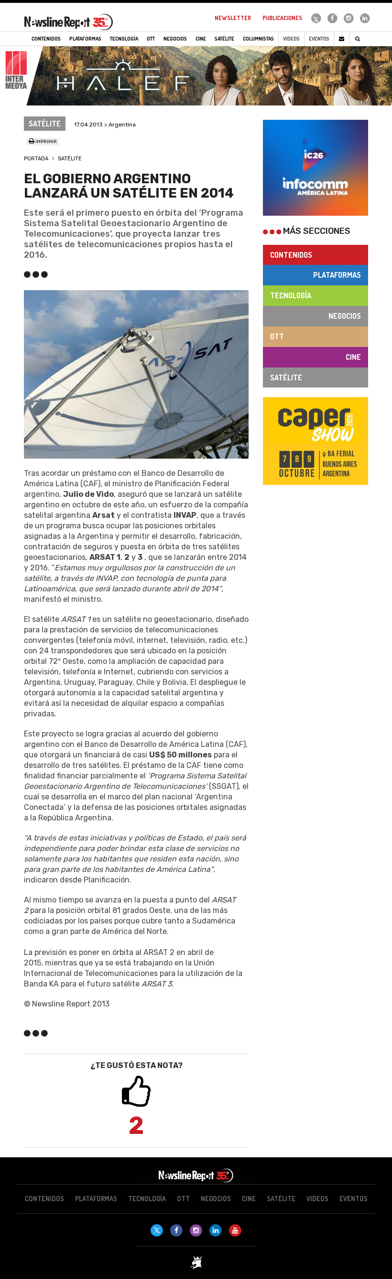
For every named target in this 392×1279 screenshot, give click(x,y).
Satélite (70, 159)
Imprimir (45, 142)
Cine (353, 357)
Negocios (344, 316)
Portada (36, 159)
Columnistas (258, 38)
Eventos (319, 38)
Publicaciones (282, 17)
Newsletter (233, 17)
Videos (291, 38)
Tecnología (290, 295)
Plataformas (337, 275)
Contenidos (291, 255)
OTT (277, 336)
